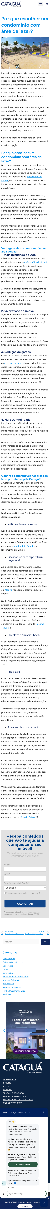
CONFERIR (25, 1206)
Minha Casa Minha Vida (14, 991)
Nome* (7, 865)
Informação (8, 983)
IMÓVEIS (7, 1083)
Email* (7, 874)
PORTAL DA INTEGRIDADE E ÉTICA (18, 1100)
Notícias (7, 994)
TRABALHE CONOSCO (13, 1093)
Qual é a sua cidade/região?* (17, 883)
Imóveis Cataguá (11, 980)
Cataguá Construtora (13, 962)
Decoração (8, 966)
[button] (40, 4)
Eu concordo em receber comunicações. (24, 893)
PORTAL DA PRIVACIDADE (14, 1096)
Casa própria (9, 958)
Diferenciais (8, 973)
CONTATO (7, 1090)
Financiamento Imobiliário (15, 976)
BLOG (6, 1086)
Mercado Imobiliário (12, 987)
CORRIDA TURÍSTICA (12, 1103)
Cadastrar (25, 903)
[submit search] (45, 942)
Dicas (5, 969)
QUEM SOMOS (9, 1080)
